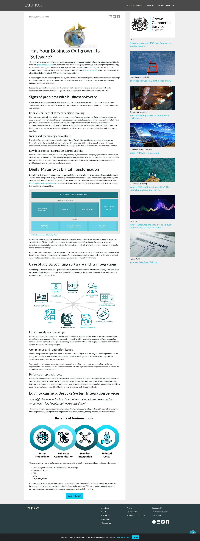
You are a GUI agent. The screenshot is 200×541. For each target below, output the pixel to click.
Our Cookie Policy (123, 537)
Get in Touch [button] (74, 495)
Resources (149, 5)
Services (105, 508)
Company (159, 5)
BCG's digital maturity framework (42, 183)
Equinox (33, 5)
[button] (135, 537)
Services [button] (139, 5)
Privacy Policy (132, 512)
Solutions (130, 5)
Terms (129, 508)
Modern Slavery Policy (136, 515)
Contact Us (169, 5)
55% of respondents (46, 64)
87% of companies (90, 70)
